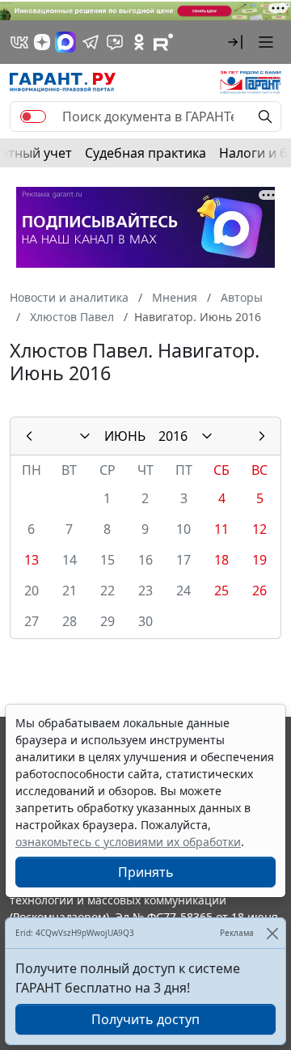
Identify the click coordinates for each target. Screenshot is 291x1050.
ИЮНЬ (125, 436)
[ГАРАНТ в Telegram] (90, 42)
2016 (173, 436)
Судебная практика (145, 153)
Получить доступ (145, 1019)
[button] (235, 42)
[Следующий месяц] (262, 436)
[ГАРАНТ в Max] (65, 42)
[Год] (207, 436)
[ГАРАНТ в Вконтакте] (19, 42)
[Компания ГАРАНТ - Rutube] (163, 42)
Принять (146, 872)
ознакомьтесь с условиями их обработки (128, 841)
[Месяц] (85, 436)
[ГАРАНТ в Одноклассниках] (139, 42)
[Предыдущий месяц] (29, 436)
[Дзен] (42, 42)
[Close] (272, 933)
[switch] (33, 116)
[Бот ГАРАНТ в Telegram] (114, 42)
